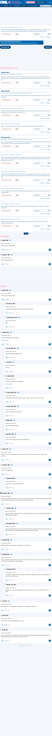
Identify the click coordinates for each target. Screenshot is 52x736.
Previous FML (5, 47)
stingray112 (4, 254)
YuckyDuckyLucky (10, 317)
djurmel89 (4, 554)
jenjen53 (4, 240)
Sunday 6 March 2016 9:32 (10, 409)
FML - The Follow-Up (32, 5)
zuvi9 (7, 362)
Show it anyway (4, 340)
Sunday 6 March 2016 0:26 (6, 557)
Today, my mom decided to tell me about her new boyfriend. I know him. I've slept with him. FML (22, 126)
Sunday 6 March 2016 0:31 (6, 633)
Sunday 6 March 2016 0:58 (10, 351)
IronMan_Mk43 (10, 392)
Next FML (47, 47)
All (1, 5)
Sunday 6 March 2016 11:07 (10, 306)
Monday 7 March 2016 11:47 (10, 587)
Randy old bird (5, 91)
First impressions (5, 137)
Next (26, 233)
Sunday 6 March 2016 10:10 (10, 423)
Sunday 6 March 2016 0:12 (6, 243)
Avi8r (3, 601)
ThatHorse (8, 508)
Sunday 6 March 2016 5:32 (10, 572)
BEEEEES (8, 420)
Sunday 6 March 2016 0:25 (6, 543)
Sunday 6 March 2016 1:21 (10, 365)
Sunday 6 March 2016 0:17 (6, 496)
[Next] (31, 645)
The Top (24, 5)
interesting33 (9, 523)
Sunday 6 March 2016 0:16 (6, 452)
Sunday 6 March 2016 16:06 (10, 320)
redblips (4, 449)
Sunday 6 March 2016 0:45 (10, 511)
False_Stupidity (10, 348)
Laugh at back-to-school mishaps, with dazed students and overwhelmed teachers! (21, 42)
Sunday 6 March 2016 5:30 (10, 481)
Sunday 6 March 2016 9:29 (10, 395)
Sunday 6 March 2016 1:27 (10, 526)
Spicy (11, 5)
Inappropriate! (5, 72)
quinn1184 (4, 332)
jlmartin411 (8, 434)
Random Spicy (17, 5)
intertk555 (4, 540)
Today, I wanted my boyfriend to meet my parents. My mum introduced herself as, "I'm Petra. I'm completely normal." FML (25, 207)
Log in (50, 2)
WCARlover (5, 493)
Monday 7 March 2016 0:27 (10, 437)
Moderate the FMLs (40, 2)
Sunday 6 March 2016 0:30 (6, 604)
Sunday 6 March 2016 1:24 (10, 379)
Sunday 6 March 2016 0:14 (6, 335)
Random (6, 5)
